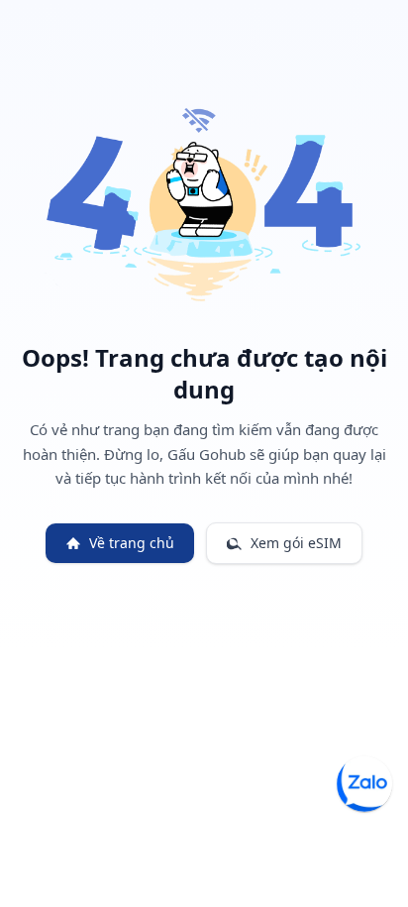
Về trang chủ (131, 542)
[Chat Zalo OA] (364, 784)
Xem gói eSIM (296, 542)
